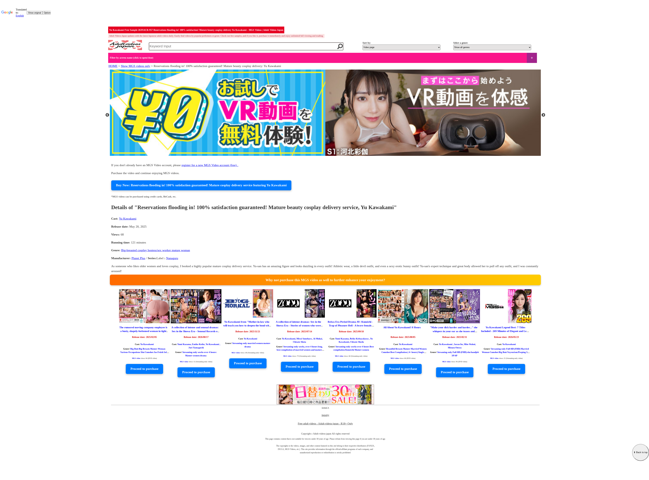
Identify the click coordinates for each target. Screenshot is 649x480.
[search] (340, 46)
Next (543, 113)
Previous (107, 113)
